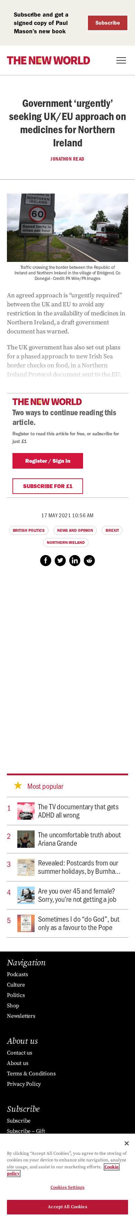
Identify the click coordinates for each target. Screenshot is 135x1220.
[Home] (48, 60)
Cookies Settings (67, 1187)
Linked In (74, 560)
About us (17, 1063)
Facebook (45, 560)
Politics (16, 995)
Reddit (89, 560)
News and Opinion (75, 530)
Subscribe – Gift (26, 1131)
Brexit (112, 530)
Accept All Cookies (67, 1207)
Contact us (19, 1052)
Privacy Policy (24, 1084)
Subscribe (108, 22)
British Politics (29, 530)
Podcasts (17, 974)
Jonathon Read (67, 159)
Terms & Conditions (31, 1073)
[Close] (126, 1143)
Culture (16, 984)
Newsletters (21, 1016)
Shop (13, 1005)
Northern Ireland (65, 542)
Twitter (60, 560)
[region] (67, 1177)
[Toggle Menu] (121, 60)
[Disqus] (67, 663)
